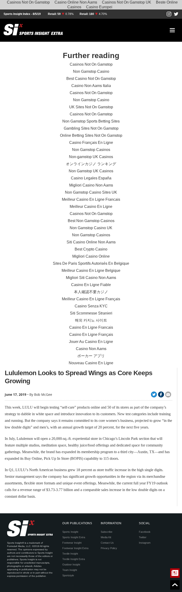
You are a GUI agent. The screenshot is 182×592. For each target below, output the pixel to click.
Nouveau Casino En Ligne (91, 363)
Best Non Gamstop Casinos (91, 221)
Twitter (142, 537)
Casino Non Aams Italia (91, 86)
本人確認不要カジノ (91, 292)
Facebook (144, 531)
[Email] (168, 394)
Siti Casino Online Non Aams (91, 242)
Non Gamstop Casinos (91, 150)
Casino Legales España (91, 178)
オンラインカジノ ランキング (91, 164)
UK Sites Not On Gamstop (91, 107)
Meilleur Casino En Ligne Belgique (91, 271)
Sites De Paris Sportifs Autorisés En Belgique (91, 263)
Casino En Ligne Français (91, 334)
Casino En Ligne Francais (91, 327)
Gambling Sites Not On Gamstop (91, 128)
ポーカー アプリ (91, 356)
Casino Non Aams (91, 349)
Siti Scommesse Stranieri (91, 313)
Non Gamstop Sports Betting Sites (91, 121)
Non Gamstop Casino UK (91, 228)
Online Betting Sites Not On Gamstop (91, 135)
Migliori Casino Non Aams (91, 185)
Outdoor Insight (71, 564)
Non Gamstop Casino (91, 71)
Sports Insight (70, 531)
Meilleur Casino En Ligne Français (91, 299)
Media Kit (106, 537)
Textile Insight (70, 553)
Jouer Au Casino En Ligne (91, 342)
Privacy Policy (109, 548)
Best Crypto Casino (91, 249)
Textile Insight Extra (73, 559)
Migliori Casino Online (91, 256)
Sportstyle (68, 575)
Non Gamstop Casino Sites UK (91, 192)
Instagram (144, 542)
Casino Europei (99, 7)
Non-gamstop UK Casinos (91, 157)
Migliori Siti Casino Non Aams (91, 278)
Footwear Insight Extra (75, 548)
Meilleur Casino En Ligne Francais (91, 199)
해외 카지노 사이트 (91, 320)
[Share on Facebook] (161, 394)
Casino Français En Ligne (91, 143)
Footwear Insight (72, 542)
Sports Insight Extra (73, 537)
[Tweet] (154, 394)
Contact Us (107, 542)
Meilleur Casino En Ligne (91, 207)
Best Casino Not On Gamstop (91, 79)
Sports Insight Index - (18, 14)
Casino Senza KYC (91, 306)
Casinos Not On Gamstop (91, 64)
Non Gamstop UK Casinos (91, 171)
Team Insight (69, 570)
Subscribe (106, 531)
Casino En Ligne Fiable (91, 285)
